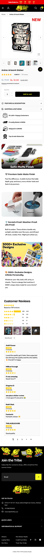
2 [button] (17, 439)
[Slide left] (4, 37)
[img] (22, 352)
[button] (3, 8)
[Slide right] (40, 37)
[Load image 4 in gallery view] (28, 63)
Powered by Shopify (27, 551)
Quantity (6, 89)
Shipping (4, 83)
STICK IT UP (19, 551)
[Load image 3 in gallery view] (21, 63)
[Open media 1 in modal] (22, 37)
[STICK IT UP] (22, 493)
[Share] (40, 69)
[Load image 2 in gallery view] (15, 63)
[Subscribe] (38, 477)
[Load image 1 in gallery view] (9, 63)
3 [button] (22, 439)
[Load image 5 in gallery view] (34, 63)
